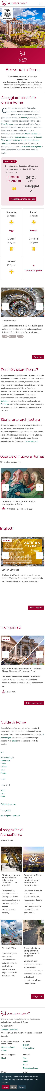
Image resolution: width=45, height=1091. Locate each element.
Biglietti (12, 336)
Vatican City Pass (10, 570)
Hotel (3, 779)
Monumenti (5, 761)
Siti (2, 752)
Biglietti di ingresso (8, 804)
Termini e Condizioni (9, 1030)
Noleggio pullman (30, 1068)
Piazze (3, 773)
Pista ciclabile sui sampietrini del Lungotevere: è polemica (32, 952)
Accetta (5, 1087)
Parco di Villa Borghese (31, 147)
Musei (3, 764)
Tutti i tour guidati (34, 703)
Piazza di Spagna (21, 137)
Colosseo (23, 118)
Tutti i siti (38, 357)
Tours (20, 336)
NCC (3, 790)
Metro (3, 797)
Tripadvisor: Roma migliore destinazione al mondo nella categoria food (33, 880)
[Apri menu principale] (41, 3)
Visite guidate (28, 1048)
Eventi (4, 1050)
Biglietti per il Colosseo (10, 816)
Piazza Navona (30, 134)
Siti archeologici (7, 757)
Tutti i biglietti (36, 607)
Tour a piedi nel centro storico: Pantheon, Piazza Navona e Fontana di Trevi (22, 669)
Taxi (2, 793)
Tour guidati (6, 810)
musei (14, 741)
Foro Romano (7, 124)
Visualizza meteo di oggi (22, 199)
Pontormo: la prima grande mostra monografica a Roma (18, 502)
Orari (5, 336)
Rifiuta (13, 1087)
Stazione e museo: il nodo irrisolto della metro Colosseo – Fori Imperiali (11, 880)
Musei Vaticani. (32, 441)
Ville (2, 770)
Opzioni (21, 1087)
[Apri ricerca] (35, 3)
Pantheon (5, 404)
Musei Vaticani (9, 320)
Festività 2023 (9, 948)
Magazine (37, 996)
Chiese (4, 767)
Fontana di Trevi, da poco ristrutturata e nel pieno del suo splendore (21, 140)
